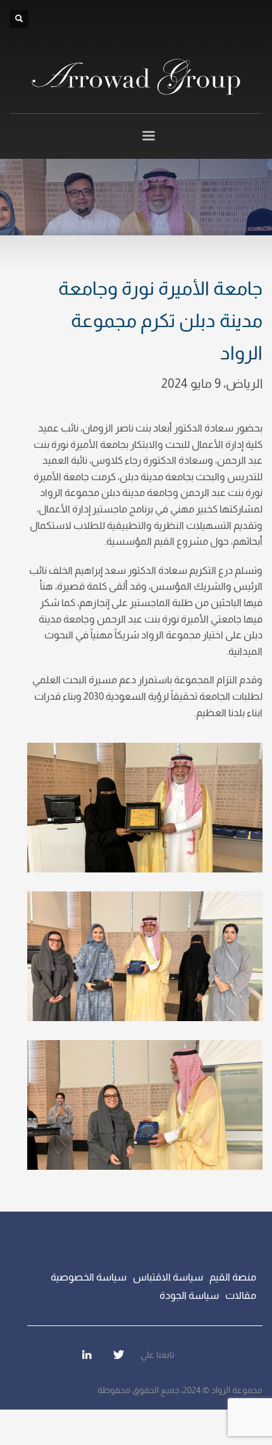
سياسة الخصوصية (89, 1277)
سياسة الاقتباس (168, 1277)
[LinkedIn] (86, 1354)
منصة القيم (232, 1277)
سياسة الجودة (189, 1295)
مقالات (240, 1295)
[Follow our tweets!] (118, 1354)
